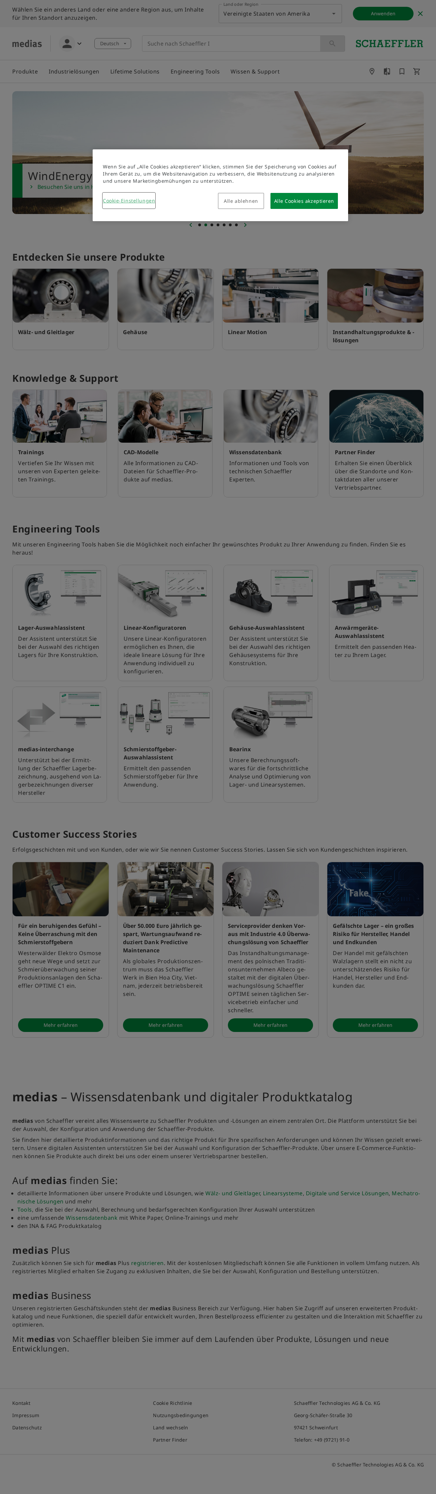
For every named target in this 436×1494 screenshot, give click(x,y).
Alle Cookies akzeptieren (304, 201)
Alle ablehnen (241, 201)
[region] (220, 185)
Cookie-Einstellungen (129, 200)
